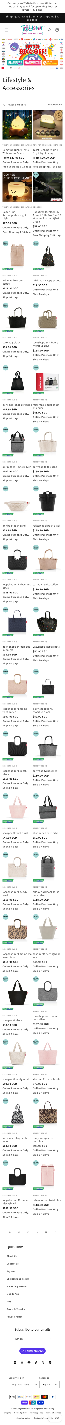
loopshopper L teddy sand (14, 893)
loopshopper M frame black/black (15, 1201)
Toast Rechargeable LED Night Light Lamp (47, 151)
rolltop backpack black (46, 525)
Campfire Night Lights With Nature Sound (15, 151)
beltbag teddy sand (14, 525)
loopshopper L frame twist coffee (14, 710)
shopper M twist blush (15, 833)
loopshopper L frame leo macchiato (17, 955)
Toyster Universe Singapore (30, 1408)
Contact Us (13, 1263)
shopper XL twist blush (46, 1079)
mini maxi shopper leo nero (15, 1139)
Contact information (43, 1418)
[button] (6, 30)
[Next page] (55, 1232)
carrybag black (11, 342)
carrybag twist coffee (45, 584)
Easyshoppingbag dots (46, 646)
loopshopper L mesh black (14, 772)
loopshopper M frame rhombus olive (45, 344)
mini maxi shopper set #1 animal (46, 406)
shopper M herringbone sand (46, 955)
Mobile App (13, 1293)
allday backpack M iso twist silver (46, 893)
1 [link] (10, 1231)
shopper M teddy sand (15, 1079)
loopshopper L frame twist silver (45, 1018)
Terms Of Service (16, 1309)
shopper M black (12, 1020)
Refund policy (20, 1413)
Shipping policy (23, 1418)
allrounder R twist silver (16, 466)
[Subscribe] (49, 1339)
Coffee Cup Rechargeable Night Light (14, 215)
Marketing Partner (17, 1286)
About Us (12, 1255)
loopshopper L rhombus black (16, 586)
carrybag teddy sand (45, 466)
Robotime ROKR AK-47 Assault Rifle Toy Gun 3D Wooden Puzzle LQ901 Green (47, 216)
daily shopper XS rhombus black (43, 710)
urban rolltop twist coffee (13, 282)
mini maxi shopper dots (47, 280)
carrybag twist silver (45, 770)
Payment (11, 1271)
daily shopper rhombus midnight (16, 648)
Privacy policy (36, 1413)
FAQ (9, 1301)
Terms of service (53, 1413)
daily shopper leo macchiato (43, 1139)
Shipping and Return (18, 1278)
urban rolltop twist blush (47, 1200)
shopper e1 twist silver (46, 833)
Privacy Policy (14, 1316)
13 (46, 1231)
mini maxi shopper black (17, 404)
